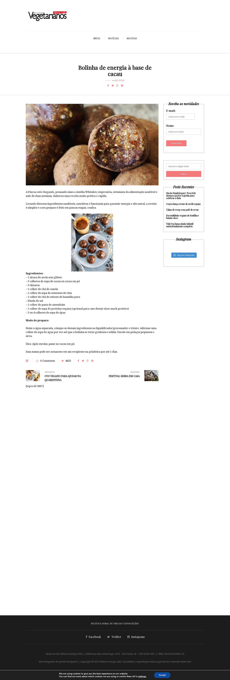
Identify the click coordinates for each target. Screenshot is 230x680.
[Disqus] (92, 427)
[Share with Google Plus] (117, 85)
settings (142, 676)
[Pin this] (122, 85)
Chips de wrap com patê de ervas (182, 209)
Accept (162, 675)
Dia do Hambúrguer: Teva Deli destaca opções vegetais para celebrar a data (180, 196)
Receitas (132, 38)
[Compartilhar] (108, 85)
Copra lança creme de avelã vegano (183, 203)
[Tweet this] (112, 85)
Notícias (113, 38)
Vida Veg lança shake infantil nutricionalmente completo (179, 225)
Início (96, 38)
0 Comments (47, 360)
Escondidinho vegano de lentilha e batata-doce (182, 217)
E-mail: (171, 110)
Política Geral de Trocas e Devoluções (115, 623)
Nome (170, 125)
